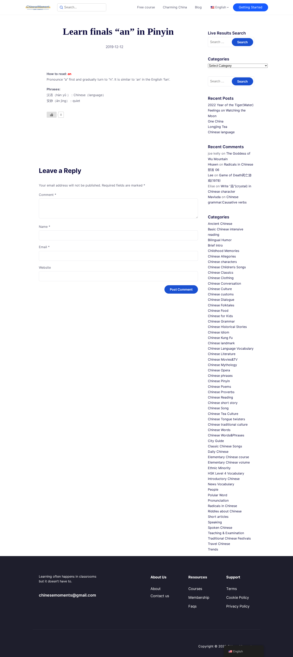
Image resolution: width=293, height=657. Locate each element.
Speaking (215, 522)
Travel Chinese (219, 544)
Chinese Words (219, 430)
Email (44, 247)
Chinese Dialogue (221, 300)
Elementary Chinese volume (229, 462)
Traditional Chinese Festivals (229, 538)
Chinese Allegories (222, 256)
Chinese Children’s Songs (227, 267)
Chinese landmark (221, 343)
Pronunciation (218, 500)
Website (45, 267)
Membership (198, 597)
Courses (195, 589)
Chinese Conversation (224, 283)
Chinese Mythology (222, 365)
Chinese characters (222, 262)
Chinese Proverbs (221, 392)
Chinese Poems (219, 387)
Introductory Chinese (224, 479)
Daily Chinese (218, 452)
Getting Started (250, 7)
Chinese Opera (219, 370)
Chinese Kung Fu (220, 338)
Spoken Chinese (220, 528)
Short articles (218, 517)
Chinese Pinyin (219, 381)
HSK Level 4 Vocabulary (226, 473)
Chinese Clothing (221, 278)
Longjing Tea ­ (218, 127)
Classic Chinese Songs (225, 446)
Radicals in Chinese (222, 506)
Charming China (175, 7)
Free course (146, 7)
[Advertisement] (118, 133)
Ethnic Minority (219, 468)
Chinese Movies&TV (223, 359)
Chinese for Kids (220, 316)
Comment (47, 195)
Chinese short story (223, 403)
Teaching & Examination (226, 533)
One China (215, 121)
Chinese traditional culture (228, 424)
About (155, 589)
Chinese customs (221, 294)
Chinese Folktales (221, 305)
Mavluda (214, 197)
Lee (210, 175)
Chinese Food (218, 311)
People (213, 489)
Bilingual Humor (220, 240)
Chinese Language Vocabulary (231, 348)
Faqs (192, 606)
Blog (198, 7)
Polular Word (217, 495)
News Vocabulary (221, 484)
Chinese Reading (220, 397)
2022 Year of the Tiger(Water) (231, 105)
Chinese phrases (220, 376)
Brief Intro (215, 245)
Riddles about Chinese (225, 511)
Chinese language (221, 132)
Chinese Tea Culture (223, 414)
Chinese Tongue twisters (226, 419)
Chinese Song (218, 408)
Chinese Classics (220, 272)
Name (44, 227)
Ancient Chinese (220, 224)
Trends (213, 549)
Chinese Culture (220, 289)
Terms (231, 589)
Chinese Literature (221, 354)
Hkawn (213, 164)
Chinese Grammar (221, 321)
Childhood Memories (223, 251)
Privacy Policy (238, 606)
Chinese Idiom (218, 332)
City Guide (216, 441)
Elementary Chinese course (228, 457)
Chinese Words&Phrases (226, 435)
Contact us (159, 596)
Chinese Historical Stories (227, 327)
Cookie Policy (237, 597)
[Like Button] (52, 115)
